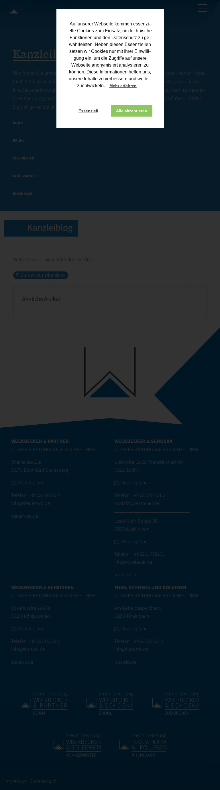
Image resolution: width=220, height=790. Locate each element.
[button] (142, 86)
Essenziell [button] (88, 111)
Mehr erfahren (123, 85)
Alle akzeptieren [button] (131, 111)
